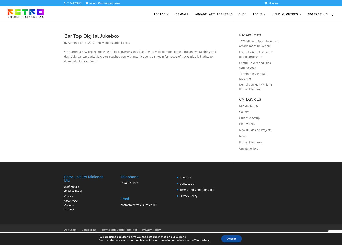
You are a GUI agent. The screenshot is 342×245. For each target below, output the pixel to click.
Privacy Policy (188, 196)
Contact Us (318, 14)
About (257, 14)
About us (186, 177)
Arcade (159, 14)
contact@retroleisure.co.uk (138, 205)
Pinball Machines (250, 142)
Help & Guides (285, 14)
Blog (243, 14)
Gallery (244, 112)
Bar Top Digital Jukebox (92, 36)
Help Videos (247, 124)
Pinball (182, 14)
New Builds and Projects (114, 43)
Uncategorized (248, 148)
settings (205, 240)
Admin (72, 43)
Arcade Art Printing (214, 14)
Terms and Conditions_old (197, 190)
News (243, 136)
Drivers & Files (248, 105)
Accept (231, 239)
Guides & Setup (249, 118)
